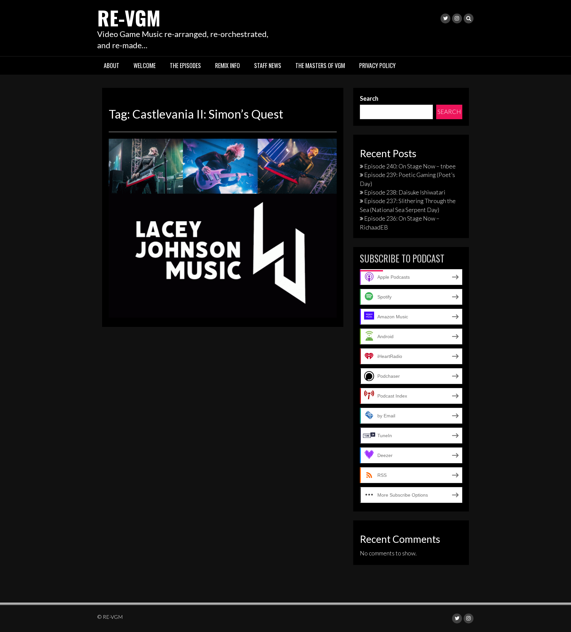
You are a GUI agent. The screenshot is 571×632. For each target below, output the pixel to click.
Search (369, 98)
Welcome (144, 65)
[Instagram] (457, 18)
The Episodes (185, 65)
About (111, 65)
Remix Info (227, 65)
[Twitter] (445, 18)
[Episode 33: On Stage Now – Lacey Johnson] (223, 227)
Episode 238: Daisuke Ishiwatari (404, 192)
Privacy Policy (377, 65)
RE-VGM (129, 17)
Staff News (267, 65)
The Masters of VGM (320, 65)
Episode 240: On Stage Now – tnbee (410, 166)
